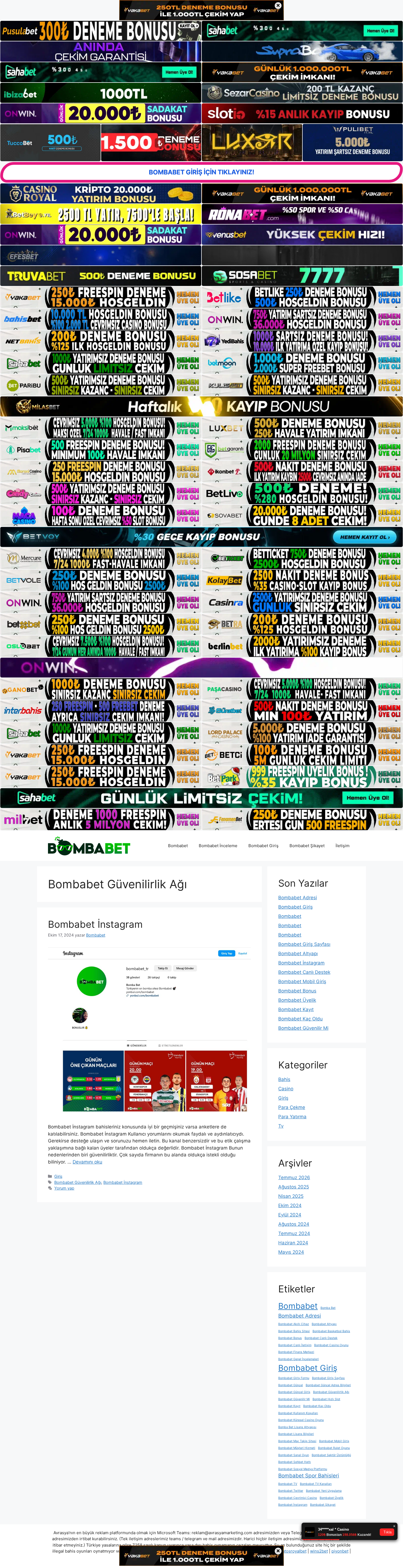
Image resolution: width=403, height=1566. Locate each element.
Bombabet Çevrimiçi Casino (297, 1498)
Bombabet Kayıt (296, 1009)
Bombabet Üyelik (297, 1000)
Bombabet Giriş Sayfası (304, 944)
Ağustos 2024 (293, 1224)
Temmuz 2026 (294, 1177)
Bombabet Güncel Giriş (294, 1392)
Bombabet (178, 845)
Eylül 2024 (289, 1215)
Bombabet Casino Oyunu (331, 1345)
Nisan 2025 (290, 1196)
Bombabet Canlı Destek (304, 972)
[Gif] (201, 406)
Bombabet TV (287, 1484)
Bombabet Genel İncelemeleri (298, 1359)
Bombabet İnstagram (95, 924)
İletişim (343, 845)
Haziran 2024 (293, 1243)
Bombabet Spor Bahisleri (308, 1476)
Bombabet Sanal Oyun (293, 1455)
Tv (280, 1126)
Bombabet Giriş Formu (293, 1378)
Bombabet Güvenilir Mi (303, 1028)
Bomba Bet (328, 1308)
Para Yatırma (292, 1116)
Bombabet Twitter (290, 1491)
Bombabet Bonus (297, 991)
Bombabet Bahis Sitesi (294, 1331)
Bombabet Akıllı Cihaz (293, 1324)
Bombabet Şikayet (307, 845)
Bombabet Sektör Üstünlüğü (331, 1455)
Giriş (58, 1176)
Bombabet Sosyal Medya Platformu (302, 1469)
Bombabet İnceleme (218, 845)
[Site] (100, 297)
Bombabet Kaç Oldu (300, 1019)
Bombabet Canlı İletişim (294, 1345)
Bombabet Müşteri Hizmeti (296, 1448)
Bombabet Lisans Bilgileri (296, 1434)
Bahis (284, 1079)
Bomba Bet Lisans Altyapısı (297, 1427)
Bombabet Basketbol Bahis (331, 1331)
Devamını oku (87, 1162)
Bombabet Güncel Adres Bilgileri (328, 1385)
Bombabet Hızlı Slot (326, 1399)
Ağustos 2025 (293, 1187)
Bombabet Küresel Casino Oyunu (301, 1420)
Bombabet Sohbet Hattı (294, 1462)
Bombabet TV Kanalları (316, 1484)
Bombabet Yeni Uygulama (324, 1491)
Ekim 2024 (290, 1205)
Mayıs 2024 (291, 1252)
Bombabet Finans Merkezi (296, 1352)
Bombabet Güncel (290, 1385)
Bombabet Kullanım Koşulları (298, 1413)
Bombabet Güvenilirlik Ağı (77, 1182)
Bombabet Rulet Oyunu (334, 1448)
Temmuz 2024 (294, 1233)
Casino (285, 1088)
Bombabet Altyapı (298, 953)
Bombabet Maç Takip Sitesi (297, 1441)
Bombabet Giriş (263, 845)
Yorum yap (64, 1188)
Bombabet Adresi (297, 897)
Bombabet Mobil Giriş (302, 981)
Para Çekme (291, 1107)
